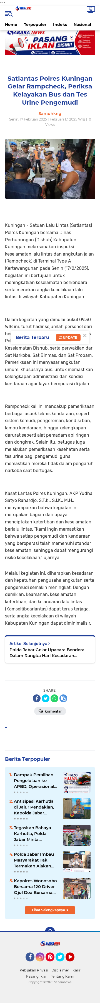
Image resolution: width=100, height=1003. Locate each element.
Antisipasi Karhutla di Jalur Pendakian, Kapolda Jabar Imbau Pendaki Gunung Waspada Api (34, 807)
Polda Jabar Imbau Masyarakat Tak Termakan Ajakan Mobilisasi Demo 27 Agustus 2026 (34, 860)
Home (11, 24)
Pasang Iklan (37, 976)
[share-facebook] (37, 698)
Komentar (53, 711)
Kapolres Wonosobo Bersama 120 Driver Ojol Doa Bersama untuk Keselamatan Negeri (35, 886)
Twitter (62, 963)
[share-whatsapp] (54, 698)
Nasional (82, 24)
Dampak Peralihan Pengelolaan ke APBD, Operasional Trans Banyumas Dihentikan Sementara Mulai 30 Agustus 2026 (35, 780)
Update (69, 337)
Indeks (60, 24)
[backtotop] (50, 932)
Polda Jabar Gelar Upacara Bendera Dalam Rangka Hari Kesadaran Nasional (46, 652)
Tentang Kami (62, 976)
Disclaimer (60, 970)
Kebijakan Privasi (34, 970)
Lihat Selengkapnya (49, 910)
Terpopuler (35, 24)
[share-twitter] (45, 698)
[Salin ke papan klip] (63, 698)
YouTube (74, 963)
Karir (76, 970)
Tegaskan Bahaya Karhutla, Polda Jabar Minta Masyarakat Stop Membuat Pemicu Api (33, 833)
